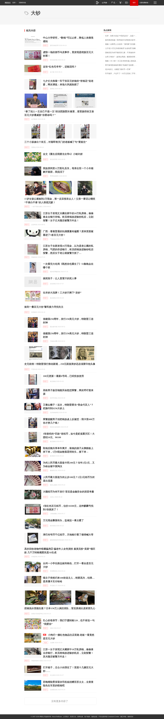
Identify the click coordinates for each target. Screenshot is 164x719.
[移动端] (97, 2)
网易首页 (8, 2)
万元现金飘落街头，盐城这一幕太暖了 (63, 520)
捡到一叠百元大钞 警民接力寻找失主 (43, 307)
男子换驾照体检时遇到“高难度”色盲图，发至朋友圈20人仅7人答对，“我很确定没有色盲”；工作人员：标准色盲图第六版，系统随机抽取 (122, 65)
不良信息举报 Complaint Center (109, 716)
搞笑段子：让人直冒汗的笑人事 (60, 278)
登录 (134, 2)
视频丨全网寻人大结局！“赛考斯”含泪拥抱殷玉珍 (122, 44)
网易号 (45, 45)
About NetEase (57, 716)
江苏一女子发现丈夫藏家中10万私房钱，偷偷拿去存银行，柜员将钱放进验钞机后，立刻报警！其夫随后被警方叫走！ (68, 653)
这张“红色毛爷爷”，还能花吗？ (60, 66)
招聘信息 (80, 716)
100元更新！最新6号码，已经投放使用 (63, 376)
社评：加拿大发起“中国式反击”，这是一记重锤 (122, 36)
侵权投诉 (130, 716)
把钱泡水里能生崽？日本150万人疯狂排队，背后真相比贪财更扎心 (59, 608)
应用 (13, 2)
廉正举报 (123, 716)
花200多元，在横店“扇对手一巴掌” (118, 69)
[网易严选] (113, 2)
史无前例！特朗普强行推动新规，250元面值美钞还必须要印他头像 (59, 364)
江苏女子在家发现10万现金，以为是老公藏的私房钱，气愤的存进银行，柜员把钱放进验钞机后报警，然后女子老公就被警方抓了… (68, 249)
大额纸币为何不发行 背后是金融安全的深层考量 (68, 491)
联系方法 (73, 716)
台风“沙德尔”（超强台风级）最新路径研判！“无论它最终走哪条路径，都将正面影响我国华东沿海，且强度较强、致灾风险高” (122, 57)
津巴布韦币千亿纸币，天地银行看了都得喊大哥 (68, 534)
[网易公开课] (105, 2)
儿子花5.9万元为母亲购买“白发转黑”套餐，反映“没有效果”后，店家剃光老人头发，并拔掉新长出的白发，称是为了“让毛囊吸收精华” (122, 48)
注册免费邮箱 (144, 2)
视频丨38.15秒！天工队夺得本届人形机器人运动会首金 (122, 61)
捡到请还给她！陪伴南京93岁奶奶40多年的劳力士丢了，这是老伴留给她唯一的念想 (122, 40)
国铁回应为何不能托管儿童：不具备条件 (120, 52)
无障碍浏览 (22, 2)
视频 (45, 642)
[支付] (121, 2)
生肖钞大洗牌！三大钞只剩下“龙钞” (62, 292)
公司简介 (66, 716)
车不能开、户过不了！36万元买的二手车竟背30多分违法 (122, 73)
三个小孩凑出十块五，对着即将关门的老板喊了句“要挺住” (55, 142)
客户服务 (87, 716)
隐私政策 (94, 716)
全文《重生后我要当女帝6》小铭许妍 (63, 154)
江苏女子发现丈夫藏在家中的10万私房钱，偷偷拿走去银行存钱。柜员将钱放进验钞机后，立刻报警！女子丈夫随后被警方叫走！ (68, 217)
